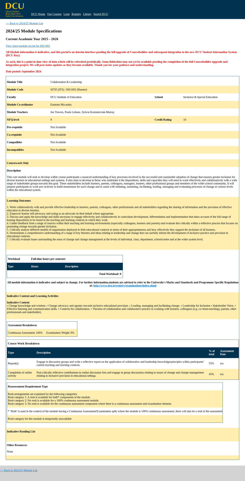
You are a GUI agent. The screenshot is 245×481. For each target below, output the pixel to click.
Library (87, 14)
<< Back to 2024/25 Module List (24, 23)
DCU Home (38, 14)
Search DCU (100, 14)
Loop (66, 14)
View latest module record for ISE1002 (28, 45)
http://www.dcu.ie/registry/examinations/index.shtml (124, 285)
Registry (76, 14)
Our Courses (54, 14)
